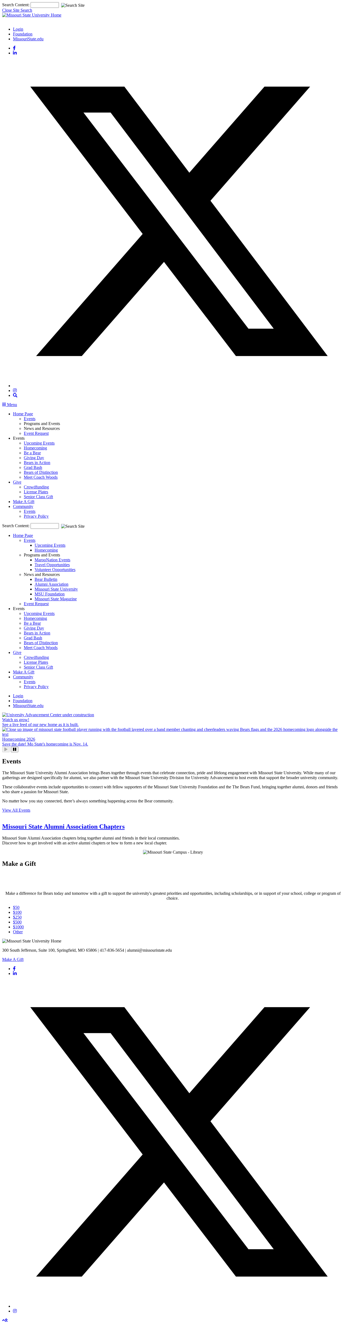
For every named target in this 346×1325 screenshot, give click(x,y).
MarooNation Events (52, 560)
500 (17, 922)
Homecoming (35, 448)
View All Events (16, 810)
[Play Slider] (6, 749)
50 (16, 907)
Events (29, 418)
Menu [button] (11, 404)
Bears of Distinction (41, 472)
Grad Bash (33, 467)
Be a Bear (32, 453)
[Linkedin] (15, 53)
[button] (15, 395)
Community (23, 506)
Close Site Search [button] (17, 10)
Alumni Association (51, 584)
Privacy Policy (36, 516)
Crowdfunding (36, 487)
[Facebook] (14, 48)
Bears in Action (37, 462)
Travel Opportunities (52, 564)
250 (17, 917)
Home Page (23, 414)
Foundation (22, 34)
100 (17, 912)
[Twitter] (178, 385)
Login (18, 29)
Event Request (36, 433)
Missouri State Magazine (56, 599)
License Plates (36, 492)
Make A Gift (23, 501)
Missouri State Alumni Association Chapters (63, 826)
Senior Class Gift (38, 496)
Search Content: (16, 4)
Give (17, 482)
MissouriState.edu (28, 39)
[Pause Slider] (14, 749)
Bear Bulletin (46, 579)
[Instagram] (15, 390)
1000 (18, 927)
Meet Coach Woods (41, 477)
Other (18, 931)
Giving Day (34, 457)
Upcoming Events (39, 443)
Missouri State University (56, 589)
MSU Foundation (50, 594)
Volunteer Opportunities (55, 569)
